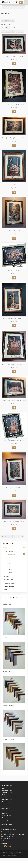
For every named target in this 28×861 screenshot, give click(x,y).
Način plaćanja (7, 815)
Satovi (5, 589)
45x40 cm (9, 569)
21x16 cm (9, 557)
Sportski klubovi (10, 579)
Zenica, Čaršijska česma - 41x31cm (14, 440)
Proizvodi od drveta (9, 583)
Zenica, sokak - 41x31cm (14, 488)
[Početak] (2, 31)
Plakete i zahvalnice (9, 586)
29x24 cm (9, 560)
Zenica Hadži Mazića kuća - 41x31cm (14, 400)
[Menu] (26, 2)
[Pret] (5, 31)
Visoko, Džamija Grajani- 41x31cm (14, 318)
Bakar (5, 547)
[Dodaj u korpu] (14, 63)
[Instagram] (10, 846)
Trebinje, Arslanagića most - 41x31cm (14, 138)
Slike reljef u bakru (10, 554)
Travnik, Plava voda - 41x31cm (14, 104)
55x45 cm (9, 572)
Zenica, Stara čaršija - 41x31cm (14, 521)
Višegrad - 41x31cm (14, 270)
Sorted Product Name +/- (7, 20)
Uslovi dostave (6, 813)
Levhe (7, 576)
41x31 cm (9, 566)
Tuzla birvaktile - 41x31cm (14, 231)
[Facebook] (5, 846)
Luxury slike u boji (10, 551)
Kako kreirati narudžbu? (8, 811)
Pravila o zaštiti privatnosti (8, 817)
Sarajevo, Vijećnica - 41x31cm (14, 56)
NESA (17, 855)
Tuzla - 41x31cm (14, 185)
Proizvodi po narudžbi (7, 820)
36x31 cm (9, 563)
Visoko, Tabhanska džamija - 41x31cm (14, 364)
